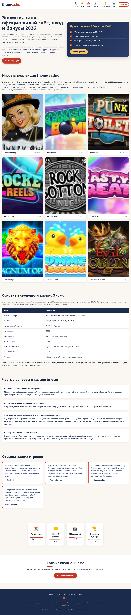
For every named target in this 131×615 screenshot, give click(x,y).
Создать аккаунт (65, 575)
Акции (82, 4)
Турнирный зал (105, 4)
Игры (88, 4)
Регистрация (12, 61)
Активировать (79, 52)
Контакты (71, 594)
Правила (80, 594)
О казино (95, 4)
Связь (76, 4)
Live (114, 4)
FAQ (64, 594)
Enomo (11, 4)
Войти (123, 4)
